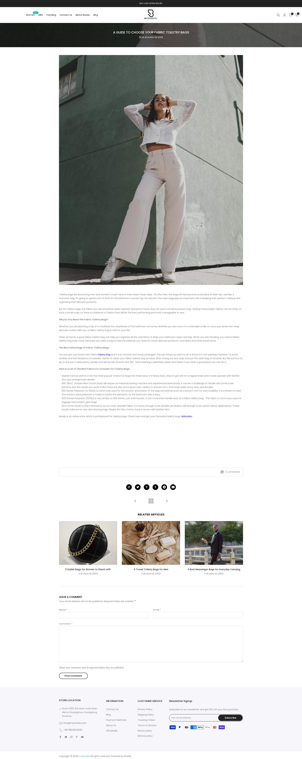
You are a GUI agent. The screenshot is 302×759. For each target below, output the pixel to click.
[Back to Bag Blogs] (151, 501)
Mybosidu (186, 416)
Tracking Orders (146, 720)
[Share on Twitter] (138, 487)
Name (63, 609)
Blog (95, 15)
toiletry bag (104, 354)
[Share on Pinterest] (146, 487)
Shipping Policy (146, 714)
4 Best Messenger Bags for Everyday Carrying (214, 569)
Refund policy (145, 735)
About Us (111, 725)
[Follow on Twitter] (66, 737)
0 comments (232, 471)
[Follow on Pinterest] (77, 737)
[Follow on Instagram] (71, 737)
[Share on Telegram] (164, 487)
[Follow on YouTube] (82, 737)
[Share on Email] (173, 487)
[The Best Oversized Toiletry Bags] (135, 501)
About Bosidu (83, 15)
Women (31, 15)
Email (157, 609)
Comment (65, 623)
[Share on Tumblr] (155, 487)
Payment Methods (116, 720)
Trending (51, 15)
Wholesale (111, 730)
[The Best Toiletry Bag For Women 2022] (167, 501)
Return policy (145, 730)
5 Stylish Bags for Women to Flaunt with (88, 569)
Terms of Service (147, 725)
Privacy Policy (145, 709)
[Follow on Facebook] (60, 737)
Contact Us (66, 15)
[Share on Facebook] (129, 487)
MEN (40, 15)
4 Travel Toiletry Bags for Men (151, 569)
